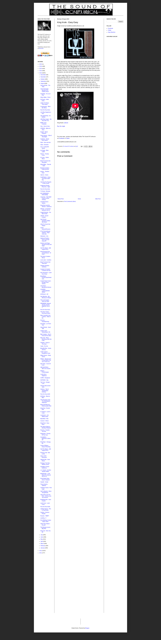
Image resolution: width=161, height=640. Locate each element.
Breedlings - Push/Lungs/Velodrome (45, 277)
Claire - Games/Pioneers (45, 228)
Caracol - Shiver (44, 420)
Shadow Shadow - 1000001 (45, 266)
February (43, 545)
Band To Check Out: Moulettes (45, 161)
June (42, 537)
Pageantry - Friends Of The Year (45, 434)
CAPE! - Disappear (45, 377)
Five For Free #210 (45, 309)
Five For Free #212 (45, 110)
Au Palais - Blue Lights (44, 151)
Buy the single (61, 126)
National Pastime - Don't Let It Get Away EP (45, 240)
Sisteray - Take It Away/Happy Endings (44, 391)
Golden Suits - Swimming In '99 (45, 331)
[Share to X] (88, 146)
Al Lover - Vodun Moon (44, 158)
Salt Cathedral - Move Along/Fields (45, 492)
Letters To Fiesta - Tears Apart (44, 103)
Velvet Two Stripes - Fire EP (45, 524)
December (43, 74)
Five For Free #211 (45, 189)
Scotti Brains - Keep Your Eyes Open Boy (45, 179)
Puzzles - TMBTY (44, 516)
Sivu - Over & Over (45, 126)
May (42, 539)
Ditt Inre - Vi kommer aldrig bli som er (45, 209)
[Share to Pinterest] (92, 146)
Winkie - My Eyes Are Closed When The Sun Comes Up (45, 360)
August (42, 83)
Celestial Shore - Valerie (44, 202)
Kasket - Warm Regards (44, 132)
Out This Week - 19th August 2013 (45, 449)
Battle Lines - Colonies (43, 123)
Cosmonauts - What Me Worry (45, 107)
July (42, 534)
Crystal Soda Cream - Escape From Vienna (45, 282)
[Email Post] (81, 146)
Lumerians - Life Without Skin (44, 416)
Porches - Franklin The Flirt (45, 430)
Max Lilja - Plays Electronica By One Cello (46, 339)
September (43, 81)
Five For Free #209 (45, 394)
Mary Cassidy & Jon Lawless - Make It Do (45, 317)
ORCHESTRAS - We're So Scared (45, 368)
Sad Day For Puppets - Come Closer (45, 182)
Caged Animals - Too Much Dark (45, 213)
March (42, 543)
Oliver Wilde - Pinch (45, 97)
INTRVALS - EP (44, 294)
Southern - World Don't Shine (44, 139)
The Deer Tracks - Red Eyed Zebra (45, 312)
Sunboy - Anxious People (44, 513)
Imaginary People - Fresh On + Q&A (45, 186)
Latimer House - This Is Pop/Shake (45, 509)
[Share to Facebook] (90, 146)
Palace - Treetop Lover (44, 154)
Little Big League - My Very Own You (45, 120)
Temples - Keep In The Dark (45, 343)
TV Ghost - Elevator (45, 191)
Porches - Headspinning (44, 321)
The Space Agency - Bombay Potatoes (45, 427)
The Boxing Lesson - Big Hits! (45, 528)
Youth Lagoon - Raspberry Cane (45, 352)
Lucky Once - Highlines (43, 375)
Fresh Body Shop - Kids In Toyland (45, 479)
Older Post (98, 199)
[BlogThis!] (86, 146)
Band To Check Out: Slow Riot (45, 262)
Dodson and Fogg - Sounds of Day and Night (46, 245)
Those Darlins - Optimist (44, 485)
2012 (40, 550)
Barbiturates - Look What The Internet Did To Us (45, 475)
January (43, 548)
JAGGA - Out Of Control (44, 216)
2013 (40, 73)
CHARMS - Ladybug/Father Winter (45, 291)
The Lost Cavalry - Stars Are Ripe (45, 300)
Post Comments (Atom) (70, 201)
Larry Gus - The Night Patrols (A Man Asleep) (45, 198)
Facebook (61, 138)
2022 (40, 64)
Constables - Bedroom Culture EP (45, 438)
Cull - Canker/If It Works (44, 147)
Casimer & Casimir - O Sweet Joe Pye (45, 270)
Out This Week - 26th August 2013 (45, 248)
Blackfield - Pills (44, 418)
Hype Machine (111, 32)
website (66, 122)
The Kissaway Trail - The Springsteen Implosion (45, 401)
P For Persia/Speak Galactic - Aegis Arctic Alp (45, 233)
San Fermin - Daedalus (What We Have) (45, 221)
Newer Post (61, 199)
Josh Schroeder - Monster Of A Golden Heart (44, 90)
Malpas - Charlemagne (44, 371)
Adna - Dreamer (44, 144)
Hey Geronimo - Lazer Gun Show (46, 273)
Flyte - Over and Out (45, 142)
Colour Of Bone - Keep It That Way (45, 446)
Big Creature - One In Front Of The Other (45, 335)
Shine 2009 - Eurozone (43, 456)
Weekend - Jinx (44, 236)
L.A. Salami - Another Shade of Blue (45, 470)
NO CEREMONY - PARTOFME (45, 194)
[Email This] (84, 146)
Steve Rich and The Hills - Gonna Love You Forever (45, 496)
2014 (40, 70)
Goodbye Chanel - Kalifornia (45, 467)
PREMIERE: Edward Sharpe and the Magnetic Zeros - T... (45, 305)
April (42, 541)
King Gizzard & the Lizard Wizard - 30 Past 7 (45, 253)
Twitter (68, 138)
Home (79, 199)
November (43, 77)
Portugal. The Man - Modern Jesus (45, 463)
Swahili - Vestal (44, 482)
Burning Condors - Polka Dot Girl (45, 168)
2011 (40, 553)
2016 (40, 66)
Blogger (87, 628)
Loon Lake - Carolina (45, 260)
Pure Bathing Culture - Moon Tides (45, 521)
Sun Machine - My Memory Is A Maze (45, 297)
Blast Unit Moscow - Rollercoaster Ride (45, 405)
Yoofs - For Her (44, 346)
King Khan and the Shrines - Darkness (46, 206)
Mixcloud (41, 48)
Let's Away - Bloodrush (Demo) (45, 286)
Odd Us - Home (44, 175)
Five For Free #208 (45, 506)
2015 (40, 68)
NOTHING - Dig (44, 380)
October (43, 79)
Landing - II (43, 518)
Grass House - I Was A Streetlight (46, 136)
